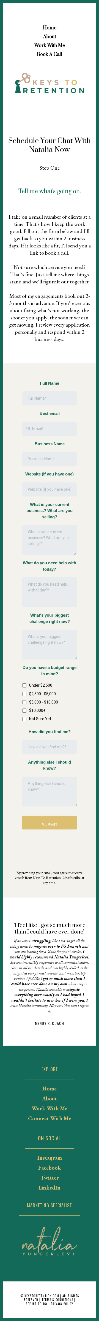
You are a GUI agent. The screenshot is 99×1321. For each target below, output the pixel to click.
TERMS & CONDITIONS (56, 1299)
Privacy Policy (62, 1304)
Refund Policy (37, 1304)
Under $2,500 (40, 685)
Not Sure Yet (40, 719)
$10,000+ (37, 710)
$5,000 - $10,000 (43, 702)
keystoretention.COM (41, 1296)
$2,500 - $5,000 (42, 694)
